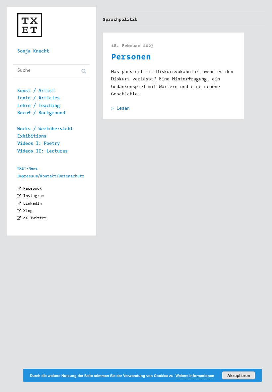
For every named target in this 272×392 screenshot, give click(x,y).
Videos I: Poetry (38, 144)
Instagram (33, 196)
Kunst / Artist (35, 91)
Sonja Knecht (33, 51)
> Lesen (120, 108)
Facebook (32, 189)
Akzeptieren (238, 375)
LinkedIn (32, 204)
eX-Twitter (34, 218)
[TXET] (29, 30)
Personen (131, 57)
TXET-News (27, 169)
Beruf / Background (41, 113)
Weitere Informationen (194, 375)
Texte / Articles (38, 98)
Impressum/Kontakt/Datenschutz (50, 176)
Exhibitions (31, 136)
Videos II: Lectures (42, 151)
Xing (28, 211)
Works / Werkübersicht (45, 129)
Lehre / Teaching (38, 106)
